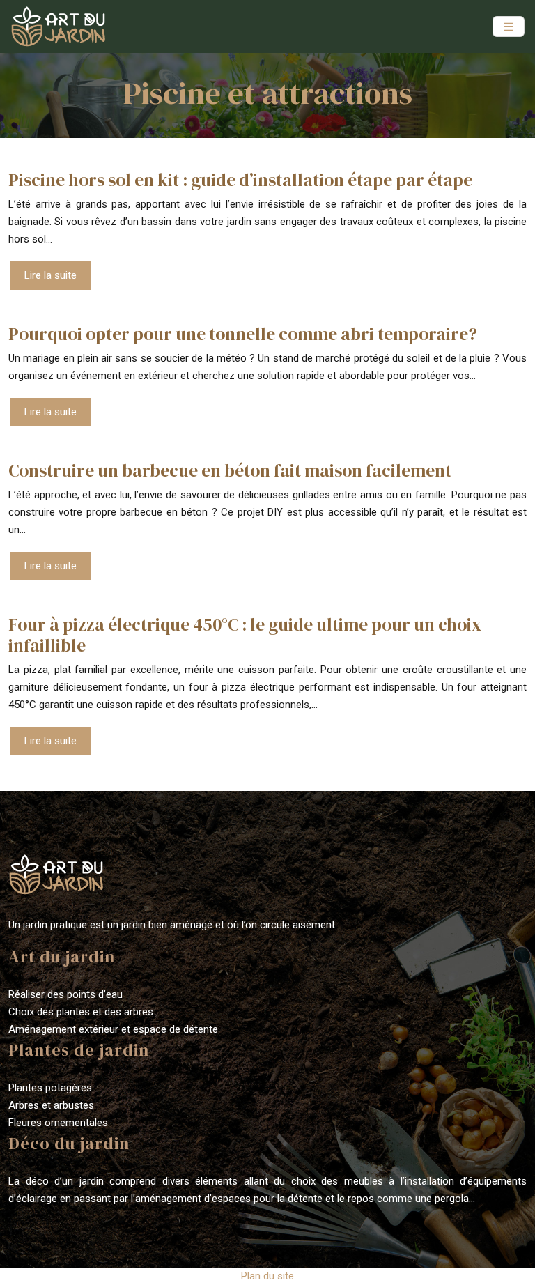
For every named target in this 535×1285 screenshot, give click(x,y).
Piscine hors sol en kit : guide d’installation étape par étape (240, 180)
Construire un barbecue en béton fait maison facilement (229, 470)
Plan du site (267, 1276)
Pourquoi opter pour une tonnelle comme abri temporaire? (242, 334)
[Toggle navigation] (509, 27)
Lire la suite (50, 275)
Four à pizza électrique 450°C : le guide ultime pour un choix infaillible (244, 635)
